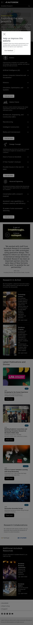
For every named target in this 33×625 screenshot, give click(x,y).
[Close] (4, 34)
